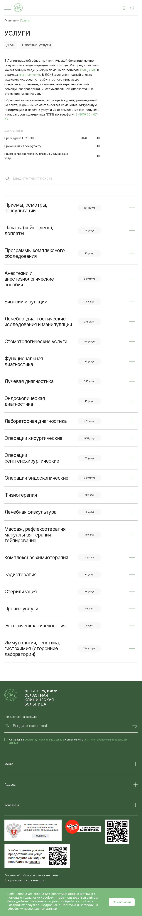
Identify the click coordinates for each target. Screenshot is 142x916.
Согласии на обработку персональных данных (52, 906)
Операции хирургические (33, 438)
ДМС (10, 45)
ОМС (83, 70)
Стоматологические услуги (35, 341)
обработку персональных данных (44, 739)
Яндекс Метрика (81, 894)
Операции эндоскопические (36, 478)
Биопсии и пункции (25, 302)
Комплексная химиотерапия (36, 557)
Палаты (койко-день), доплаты (28, 230)
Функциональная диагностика (23, 361)
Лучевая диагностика (28, 381)
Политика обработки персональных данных (32, 875)
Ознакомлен (122, 902)
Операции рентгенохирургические (31, 458)
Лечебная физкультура (30, 512)
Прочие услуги (21, 608)
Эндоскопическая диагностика (24, 401)
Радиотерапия (20, 574)
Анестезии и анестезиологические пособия (29, 278)
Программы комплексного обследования (34, 253)
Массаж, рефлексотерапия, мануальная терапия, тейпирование (35, 534)
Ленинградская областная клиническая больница (41, 697)
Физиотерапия (20, 495)
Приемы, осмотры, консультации (25, 207)
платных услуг (29, 74)
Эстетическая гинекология (35, 626)
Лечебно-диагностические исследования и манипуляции (38, 321)
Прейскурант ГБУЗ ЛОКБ (20, 138)
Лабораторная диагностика (35, 421)
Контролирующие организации (24, 880)
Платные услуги (36, 45)
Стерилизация (20, 591)
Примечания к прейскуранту (22, 146)
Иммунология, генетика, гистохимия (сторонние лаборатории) (32, 648)
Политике (68, 905)
